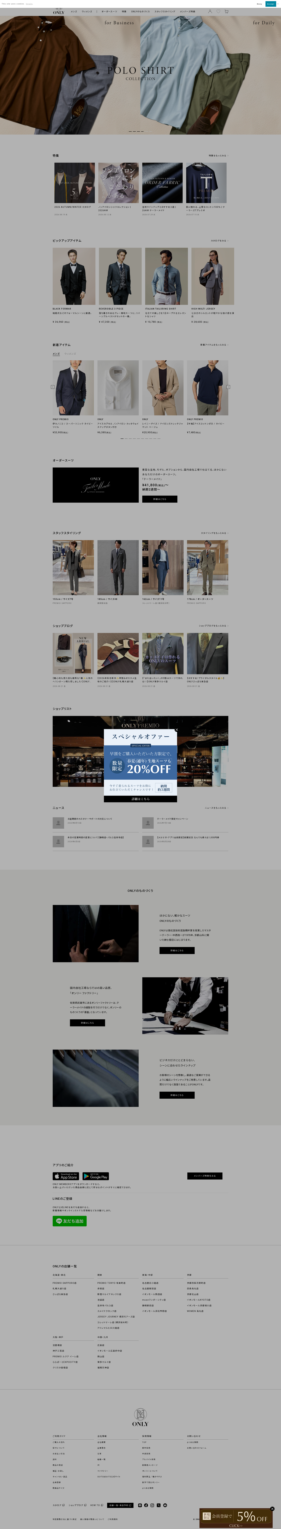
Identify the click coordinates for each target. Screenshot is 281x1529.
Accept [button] (270, 4)
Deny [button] (259, 4)
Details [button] (29, 4)
